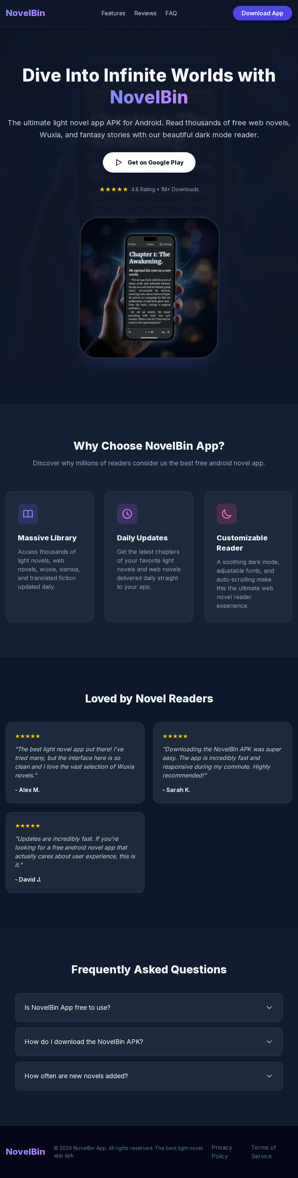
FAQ (171, 13)
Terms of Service (263, 1152)
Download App (262, 13)
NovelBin (25, 13)
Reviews (145, 13)
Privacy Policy (222, 1152)
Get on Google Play (156, 162)
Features (113, 13)
